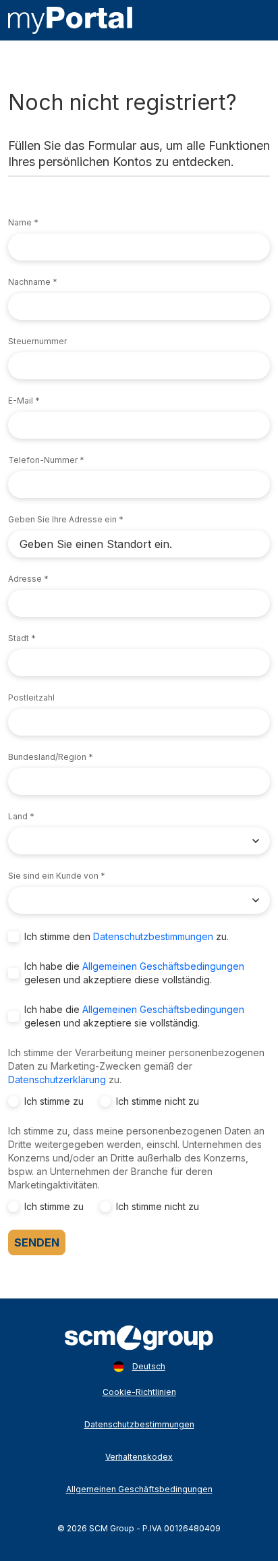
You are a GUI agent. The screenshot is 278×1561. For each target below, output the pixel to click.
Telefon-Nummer (43, 460)
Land (18, 816)
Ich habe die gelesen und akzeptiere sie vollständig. (134, 1016)
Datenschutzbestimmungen (153, 936)
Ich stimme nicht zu (157, 1101)
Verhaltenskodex (139, 1457)
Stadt (18, 638)
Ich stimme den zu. (126, 936)
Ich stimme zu (54, 1101)
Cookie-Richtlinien (139, 1392)
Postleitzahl (31, 697)
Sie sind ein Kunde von (53, 876)
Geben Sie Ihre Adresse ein (62, 519)
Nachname (29, 282)
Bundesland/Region (47, 757)
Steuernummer (37, 341)
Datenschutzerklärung (57, 1079)
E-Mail (20, 400)
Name (20, 222)
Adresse (25, 579)
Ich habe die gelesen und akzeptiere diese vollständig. (134, 972)
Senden (36, 1242)
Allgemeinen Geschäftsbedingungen (163, 966)
